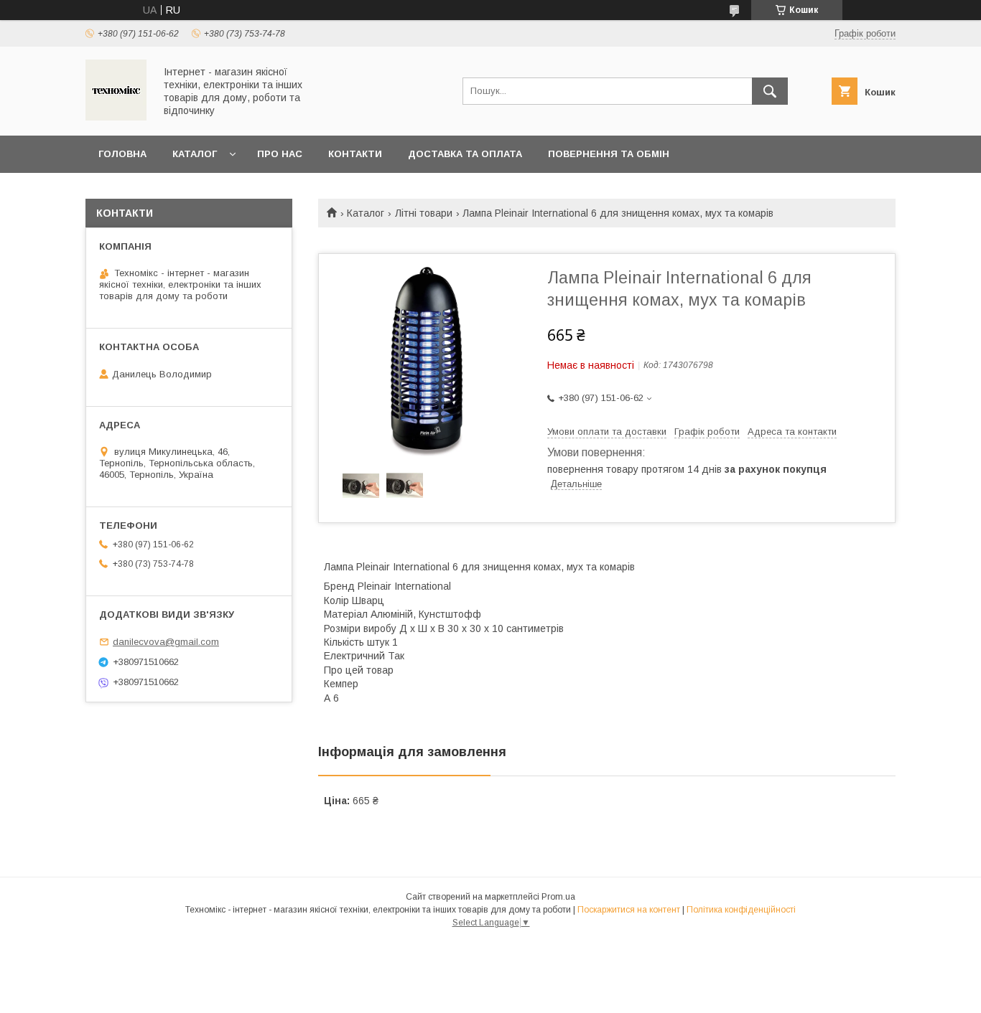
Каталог (194, 154)
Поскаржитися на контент (628, 910)
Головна (122, 154)
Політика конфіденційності (741, 910)
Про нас (279, 154)
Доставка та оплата (465, 154)
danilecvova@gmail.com (166, 641)
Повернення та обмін (608, 154)
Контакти (355, 154)
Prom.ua (558, 897)
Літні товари (423, 213)
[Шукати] (770, 91)
